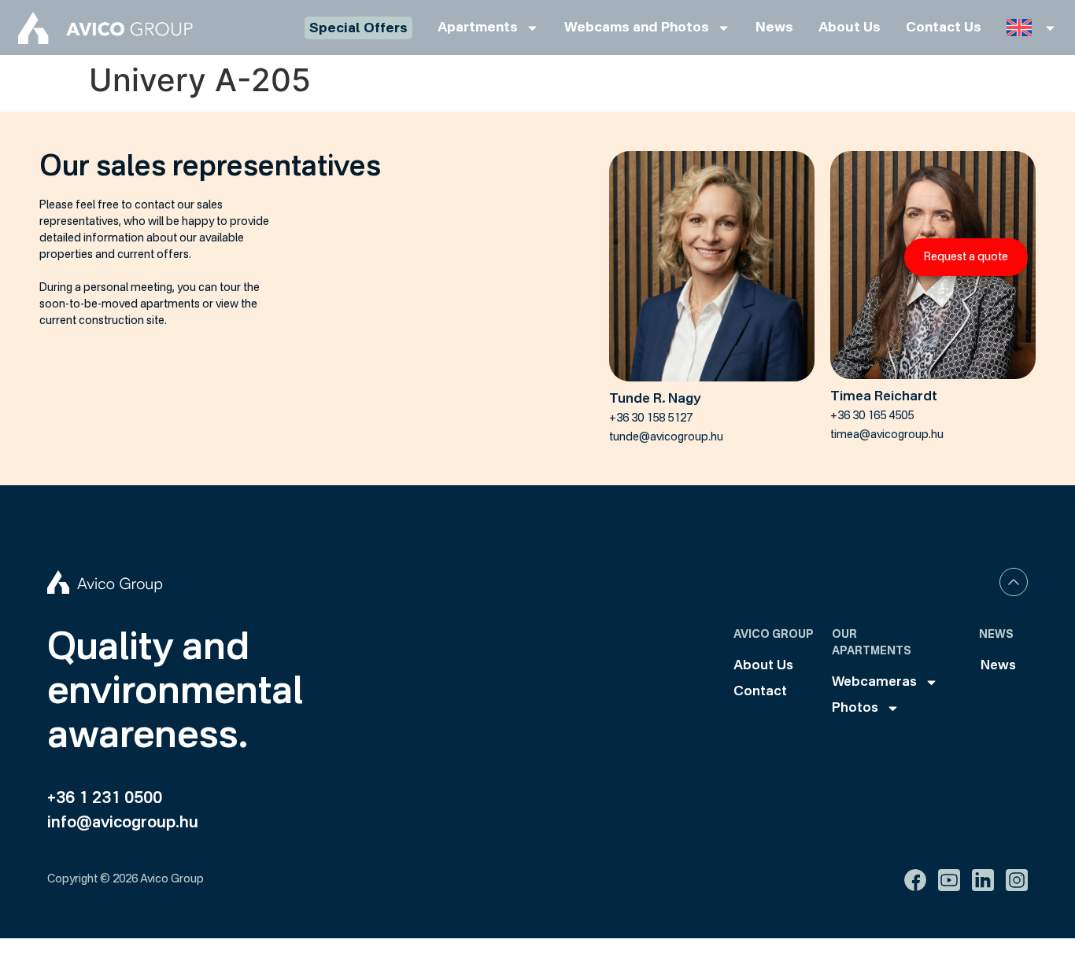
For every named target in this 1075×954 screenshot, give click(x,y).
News (774, 28)
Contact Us (943, 28)
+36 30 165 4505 (872, 416)
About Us (849, 28)
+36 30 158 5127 (651, 418)
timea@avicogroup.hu (887, 434)
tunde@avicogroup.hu (666, 437)
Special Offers (358, 28)
